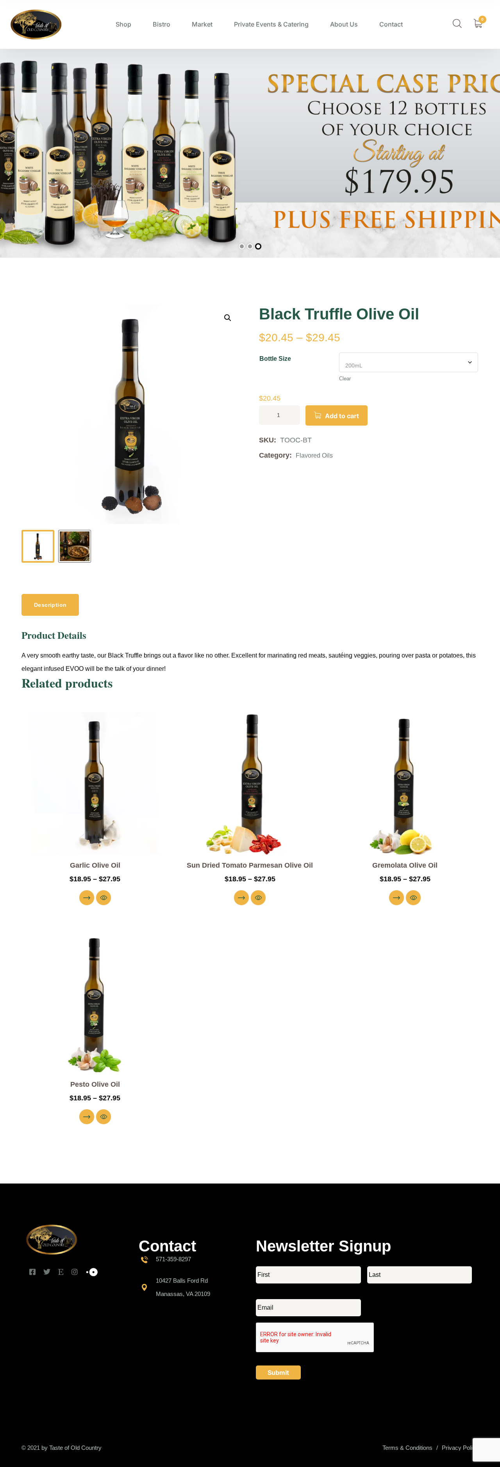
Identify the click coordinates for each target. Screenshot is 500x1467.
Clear (345, 378)
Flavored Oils (314, 455)
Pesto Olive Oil (95, 1084)
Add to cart (342, 416)
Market (202, 24)
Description (50, 605)
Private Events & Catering (271, 24)
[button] (228, 318)
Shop (123, 24)
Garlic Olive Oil (95, 865)
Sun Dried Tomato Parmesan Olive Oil (250, 865)
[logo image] (36, 24)
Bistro (161, 24)
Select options (87, 898)
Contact (391, 24)
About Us (344, 24)
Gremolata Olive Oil (405, 865)
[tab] (50, 605)
